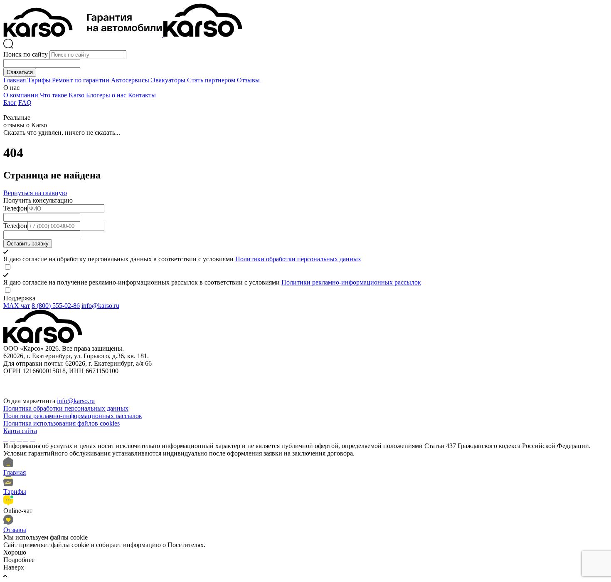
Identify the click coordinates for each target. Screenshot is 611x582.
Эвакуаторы (168, 80)
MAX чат (16, 305)
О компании (20, 95)
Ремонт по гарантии (80, 80)
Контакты (142, 95)
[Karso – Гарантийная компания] (83, 34)
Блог (10, 102)
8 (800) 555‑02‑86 (56, 305)
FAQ (25, 102)
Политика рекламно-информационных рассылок (72, 415)
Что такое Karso (62, 95)
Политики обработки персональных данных (298, 259)
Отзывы (248, 80)
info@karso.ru (100, 305)
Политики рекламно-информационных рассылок (351, 282)
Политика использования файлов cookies (61, 423)
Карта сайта (20, 430)
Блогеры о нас (106, 95)
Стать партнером (211, 80)
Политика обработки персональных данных (65, 408)
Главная (14, 80)
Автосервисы (130, 80)
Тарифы (38, 80)
